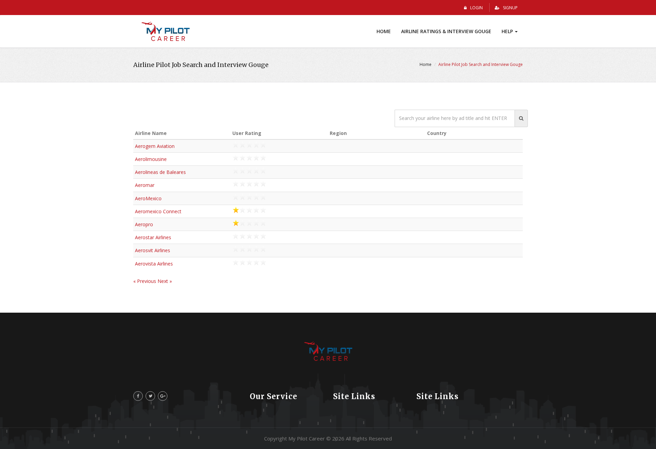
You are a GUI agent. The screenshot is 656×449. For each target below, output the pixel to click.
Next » (165, 281)
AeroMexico (148, 198)
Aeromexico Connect (158, 211)
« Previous (145, 281)
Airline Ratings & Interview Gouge (446, 31)
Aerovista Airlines (154, 263)
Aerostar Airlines (153, 237)
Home (384, 31)
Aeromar (144, 185)
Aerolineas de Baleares (160, 172)
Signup (510, 8)
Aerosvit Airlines (152, 250)
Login (476, 8)
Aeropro (144, 224)
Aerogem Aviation (155, 146)
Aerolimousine (151, 159)
